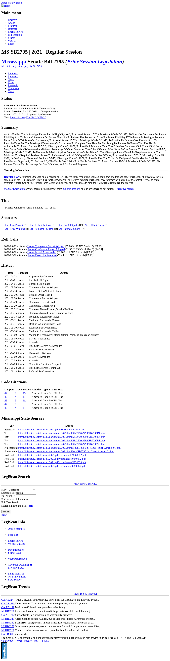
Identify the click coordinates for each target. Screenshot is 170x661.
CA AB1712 (8, 615)
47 (5, 393)
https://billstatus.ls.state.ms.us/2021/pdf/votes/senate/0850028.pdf (52, 462)
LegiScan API (15, 31)
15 (24, 393)
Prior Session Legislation (94, 62)
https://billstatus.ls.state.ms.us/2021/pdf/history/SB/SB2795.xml (51, 429)
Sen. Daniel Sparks (68, 225)
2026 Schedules (16, 528)
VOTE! (12, 40)
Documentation (16, 549)
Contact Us (7, 640)
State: (4, 489)
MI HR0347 (7, 618)
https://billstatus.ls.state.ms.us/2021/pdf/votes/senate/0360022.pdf (52, 455)
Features (12, 25)
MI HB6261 (7, 630)
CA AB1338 (8, 603)
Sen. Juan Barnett (13, 225)
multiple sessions (71, 188)
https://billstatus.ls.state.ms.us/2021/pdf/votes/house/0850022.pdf (52, 466)
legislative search (125, 188)
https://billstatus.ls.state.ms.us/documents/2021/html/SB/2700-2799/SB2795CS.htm (61, 436)
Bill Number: (8, 496)
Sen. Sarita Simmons (69, 228)
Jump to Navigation (11, 2)
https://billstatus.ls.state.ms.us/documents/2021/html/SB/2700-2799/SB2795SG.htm (61, 444)
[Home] (5, 5)
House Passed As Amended (41, 252)
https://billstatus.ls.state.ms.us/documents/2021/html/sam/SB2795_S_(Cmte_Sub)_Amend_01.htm (69, 447)
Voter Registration (17, 558)
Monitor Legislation (14, 188)
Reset (4, 514)
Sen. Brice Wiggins (14, 228)
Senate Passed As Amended (42, 255)
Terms (18, 640)
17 (24, 396)
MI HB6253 (7, 626)
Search (11, 37)
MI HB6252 (7, 622)
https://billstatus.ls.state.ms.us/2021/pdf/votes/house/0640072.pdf (52, 458)
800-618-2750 (41, 640)
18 (24, 400)
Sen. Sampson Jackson (41, 228)
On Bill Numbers (17, 576)
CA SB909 (7, 634)
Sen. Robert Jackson (40, 225)
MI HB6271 (7, 611)
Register (12, 19)
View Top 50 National (85, 593)
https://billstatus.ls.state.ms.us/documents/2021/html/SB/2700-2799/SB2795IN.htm (61, 433)
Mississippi (13, 62)
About (11, 22)
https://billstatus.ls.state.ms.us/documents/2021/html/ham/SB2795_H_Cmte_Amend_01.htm (66, 451)
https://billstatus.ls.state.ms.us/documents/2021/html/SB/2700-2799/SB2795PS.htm (61, 440)
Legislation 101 (16, 573)
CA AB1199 (7, 607)
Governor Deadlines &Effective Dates (20, 566)
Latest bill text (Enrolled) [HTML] (28, 117)
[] (31, 505)
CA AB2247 (8, 599)
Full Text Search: (10, 502)
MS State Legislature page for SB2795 (21, 66)
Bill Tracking (15, 34)
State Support (15, 579)
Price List (13, 534)
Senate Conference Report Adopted (46, 249)
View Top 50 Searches (85, 483)
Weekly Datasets (16, 543)
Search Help (14, 552)
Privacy (28, 640)
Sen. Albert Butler (94, 225)
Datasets (12, 28)
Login (11, 43)
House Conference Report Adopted (45, 246)
